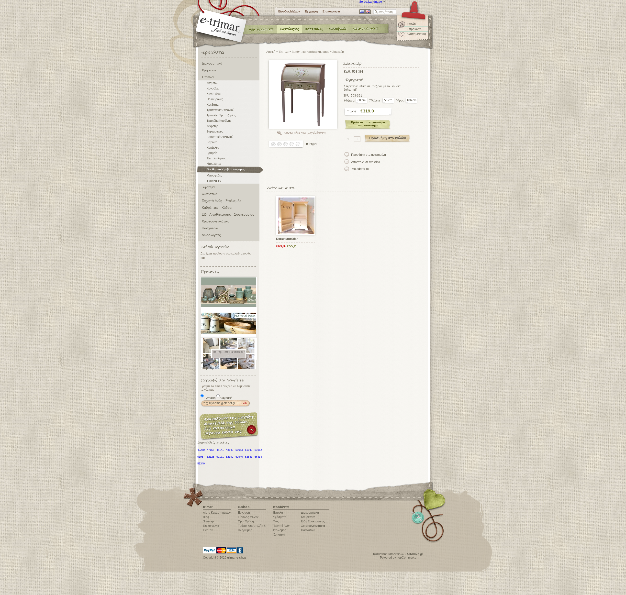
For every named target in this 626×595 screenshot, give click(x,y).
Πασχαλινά (210, 228)
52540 (239, 456)
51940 (248, 449)
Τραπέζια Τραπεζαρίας (221, 115)
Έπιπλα (208, 77)
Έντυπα (338, 29)
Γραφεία (212, 153)
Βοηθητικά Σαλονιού (220, 137)
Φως (276, 521)
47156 (210, 449)
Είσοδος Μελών (289, 11)
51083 (239, 449)
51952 (258, 449)
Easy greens (209, 302)
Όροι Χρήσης (246, 521)
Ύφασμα (208, 187)
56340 (201, 463)
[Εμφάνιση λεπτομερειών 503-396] (296, 215)
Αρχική (270, 52)
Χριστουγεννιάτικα (215, 221)
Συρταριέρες (215, 131)
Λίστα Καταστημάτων (217, 512)
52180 (229, 456)
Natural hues (209, 332)
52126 (210, 456)
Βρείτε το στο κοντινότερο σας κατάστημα (368, 124)
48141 (220, 449)
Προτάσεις (315, 29)
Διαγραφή (226, 398)
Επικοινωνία (331, 11)
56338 (258, 456)
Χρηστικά (209, 70)
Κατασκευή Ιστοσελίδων (388, 554)
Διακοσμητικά (212, 63)
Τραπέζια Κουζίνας (219, 120)
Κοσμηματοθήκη (287, 239)
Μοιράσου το (360, 169)
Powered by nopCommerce (398, 557)
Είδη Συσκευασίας (313, 521)
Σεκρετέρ (212, 126)
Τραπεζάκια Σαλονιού (221, 110)
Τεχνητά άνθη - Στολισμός (221, 201)
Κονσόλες (213, 88)
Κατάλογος (289, 29)
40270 (201, 449)
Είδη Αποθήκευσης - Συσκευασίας (228, 214)
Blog (206, 517)
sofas (204, 362)
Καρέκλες (213, 147)
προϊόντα (414, 29)
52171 (220, 456)
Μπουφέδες (214, 175)
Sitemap (208, 521)
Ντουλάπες (214, 163)
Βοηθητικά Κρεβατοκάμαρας (226, 169)
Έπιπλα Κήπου (216, 158)
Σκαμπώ (212, 83)
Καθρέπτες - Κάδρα (217, 207)
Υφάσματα (279, 517)
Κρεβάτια (213, 104)
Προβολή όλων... (212, 368)
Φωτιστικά (209, 194)
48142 (229, 449)
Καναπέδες (214, 94)
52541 (248, 456)
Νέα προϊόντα (261, 29)
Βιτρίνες (212, 142)
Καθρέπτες (308, 517)
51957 (201, 456)
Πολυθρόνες (215, 99)
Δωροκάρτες (211, 235)
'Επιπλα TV (214, 181)
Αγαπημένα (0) (416, 34)
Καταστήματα (364, 29)
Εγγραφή (311, 11)
